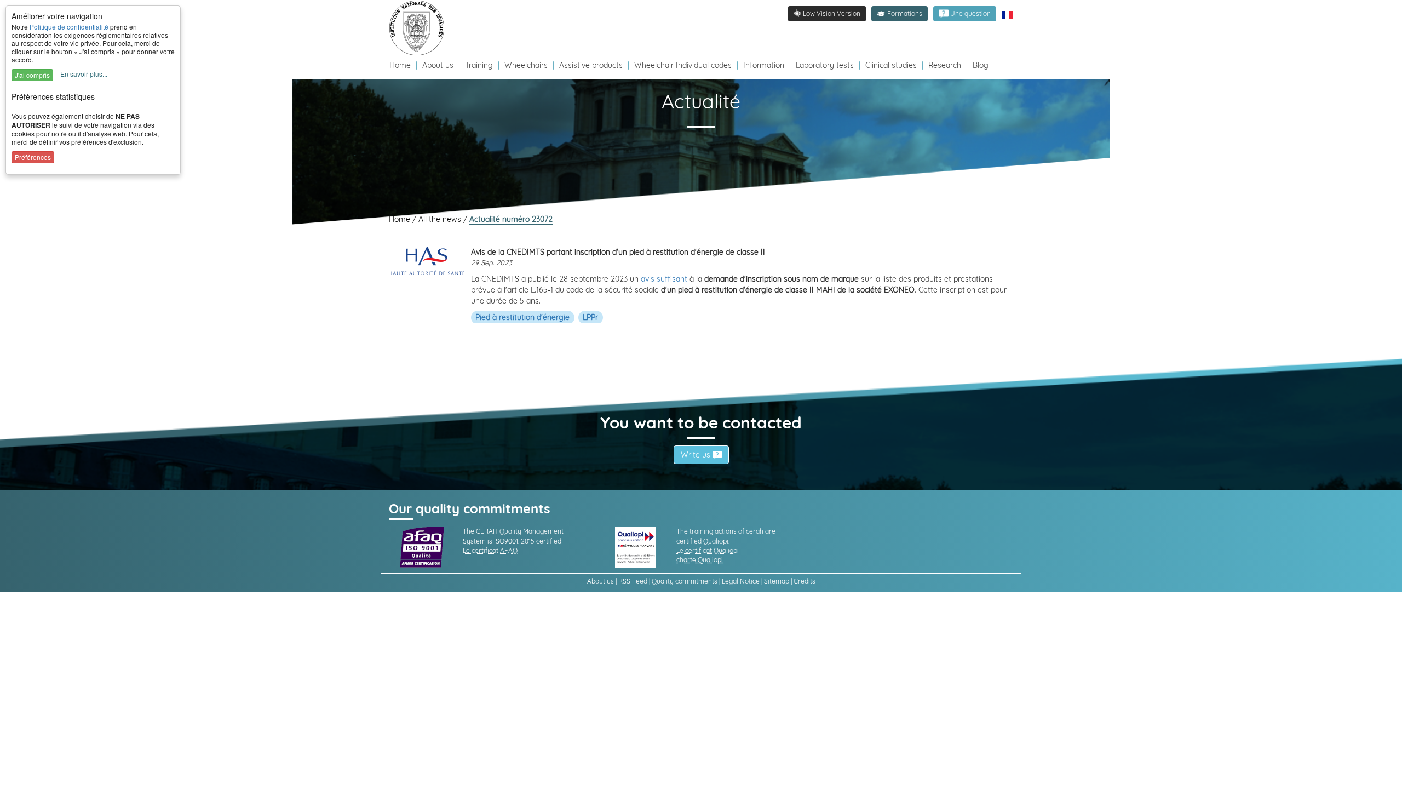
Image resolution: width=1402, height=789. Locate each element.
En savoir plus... (83, 73)
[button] (899, 13)
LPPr (590, 317)
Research (944, 65)
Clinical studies (891, 65)
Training (479, 65)
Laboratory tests (825, 65)
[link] (419, 27)
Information (763, 65)
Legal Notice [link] (741, 581)
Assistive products (591, 65)
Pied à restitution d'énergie (522, 317)
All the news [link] (440, 219)
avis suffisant (664, 279)
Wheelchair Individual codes (683, 65)
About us (439, 65)
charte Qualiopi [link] (699, 560)
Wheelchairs (526, 65)
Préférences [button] (33, 157)
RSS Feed (632, 581)
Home (401, 65)
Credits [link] (804, 581)
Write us (697, 455)
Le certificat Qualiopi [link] (707, 550)
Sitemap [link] (776, 581)
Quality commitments (684, 581)
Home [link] (400, 219)
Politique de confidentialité (69, 26)
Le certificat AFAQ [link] (490, 550)
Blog (981, 65)
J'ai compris (32, 74)
